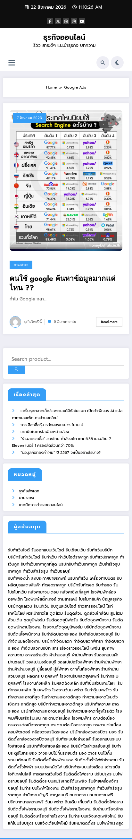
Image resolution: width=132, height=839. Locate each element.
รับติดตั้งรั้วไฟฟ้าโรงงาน (96, 760)
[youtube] (82, 21)
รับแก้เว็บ (41, 606)
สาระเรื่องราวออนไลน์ (70, 648)
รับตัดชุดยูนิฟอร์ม (62, 620)
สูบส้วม (116, 613)
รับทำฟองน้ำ (18, 578)
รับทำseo (104, 585)
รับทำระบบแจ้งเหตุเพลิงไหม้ (93, 816)
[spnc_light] (117, 62)
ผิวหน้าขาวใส (37, 613)
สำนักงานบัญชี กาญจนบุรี (45, 795)
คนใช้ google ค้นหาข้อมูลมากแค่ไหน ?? (63, 283)
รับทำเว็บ (49, 557)
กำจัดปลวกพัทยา (88, 641)
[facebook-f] (50, 21)
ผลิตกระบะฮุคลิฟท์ (42, 676)
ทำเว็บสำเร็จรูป (35, 571)
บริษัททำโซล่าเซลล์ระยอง (48, 746)
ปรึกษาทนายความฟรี (26, 802)
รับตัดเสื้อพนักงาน (24, 634)
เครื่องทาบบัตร (102, 578)
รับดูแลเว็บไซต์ (63, 606)
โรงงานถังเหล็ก (36, 683)
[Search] (102, 62)
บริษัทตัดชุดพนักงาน (102, 627)
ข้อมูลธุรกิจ (112, 599)
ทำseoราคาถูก (54, 585)
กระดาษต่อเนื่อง (56, 718)
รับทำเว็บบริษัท (99, 550)
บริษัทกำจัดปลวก (57, 641)
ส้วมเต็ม (15, 620)
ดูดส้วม (56, 613)
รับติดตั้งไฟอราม (78, 774)
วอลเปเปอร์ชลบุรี (41, 662)
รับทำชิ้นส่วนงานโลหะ (98, 683)
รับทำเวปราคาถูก (104, 557)
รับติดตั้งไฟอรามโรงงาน (71, 809)
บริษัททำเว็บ (78, 578)
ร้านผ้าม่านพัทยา (107, 662)
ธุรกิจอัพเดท (29, 491)
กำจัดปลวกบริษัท (36, 648)
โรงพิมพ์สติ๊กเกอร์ (40, 599)
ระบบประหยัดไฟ (48, 767)
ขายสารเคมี (67, 599)
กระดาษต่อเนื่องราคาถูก (28, 725)
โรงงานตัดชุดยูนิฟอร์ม (63, 627)
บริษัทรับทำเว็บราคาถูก (78, 564)
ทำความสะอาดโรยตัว (100, 697)
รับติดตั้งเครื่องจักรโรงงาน (44, 816)
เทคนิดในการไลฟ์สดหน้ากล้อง (45, 432)
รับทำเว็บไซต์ (19, 550)
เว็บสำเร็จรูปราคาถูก (78, 788)
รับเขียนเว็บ (76, 550)
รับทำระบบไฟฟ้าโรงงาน (39, 788)
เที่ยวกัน (86, 802)
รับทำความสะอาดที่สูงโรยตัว (90, 711)
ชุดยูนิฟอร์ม (34, 620)
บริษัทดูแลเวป (20, 606)
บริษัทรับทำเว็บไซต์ (25, 557)
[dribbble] (66, 21)
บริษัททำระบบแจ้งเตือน (83, 767)
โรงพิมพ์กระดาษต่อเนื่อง (93, 718)
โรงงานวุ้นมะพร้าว (67, 690)
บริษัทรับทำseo (81, 585)
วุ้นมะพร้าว (42, 690)
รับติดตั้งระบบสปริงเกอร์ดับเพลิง (58, 781)
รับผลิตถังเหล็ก (65, 683)
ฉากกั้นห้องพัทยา (85, 669)
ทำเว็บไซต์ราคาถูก (73, 557)
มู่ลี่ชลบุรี (44, 669)
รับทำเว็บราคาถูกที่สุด (39, 564)
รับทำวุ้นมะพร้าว (98, 690)
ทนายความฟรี (101, 795)
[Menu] (11, 63)
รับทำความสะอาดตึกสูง (61, 697)
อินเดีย (71, 802)
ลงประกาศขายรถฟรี (48, 578)
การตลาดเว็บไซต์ (47, 774)
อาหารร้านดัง (36, 655)
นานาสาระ (21, 265)
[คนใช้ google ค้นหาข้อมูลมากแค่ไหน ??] (66, 180)
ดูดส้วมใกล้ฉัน (96, 613)
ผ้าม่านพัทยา (82, 655)
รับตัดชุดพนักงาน (95, 620)
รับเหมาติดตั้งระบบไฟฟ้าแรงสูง (96, 823)
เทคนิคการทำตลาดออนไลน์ (41, 505)
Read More (109, 321)
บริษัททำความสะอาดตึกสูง (60, 704)
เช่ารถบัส (112, 767)
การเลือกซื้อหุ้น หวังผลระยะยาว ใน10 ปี (52, 425)
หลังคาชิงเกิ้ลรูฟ (74, 592)
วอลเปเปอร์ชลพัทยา (75, 662)
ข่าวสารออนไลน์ (91, 606)
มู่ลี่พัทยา (61, 669)
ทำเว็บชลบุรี (60, 571)
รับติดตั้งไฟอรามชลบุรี (28, 809)
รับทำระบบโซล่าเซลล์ (73, 739)
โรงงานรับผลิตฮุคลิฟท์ (79, 676)
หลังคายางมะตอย (43, 592)
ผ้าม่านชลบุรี (59, 655)
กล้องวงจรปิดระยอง (50, 732)
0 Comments (65, 321)
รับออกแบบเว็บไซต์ (48, 550)
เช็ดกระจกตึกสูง (22, 704)
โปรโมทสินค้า (90, 599)
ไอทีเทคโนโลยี (19, 774)
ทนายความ (79, 795)
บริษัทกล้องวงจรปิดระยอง (93, 732)
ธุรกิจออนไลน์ (64, 37)
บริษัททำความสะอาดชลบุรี (43, 711)
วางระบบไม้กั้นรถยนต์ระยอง (62, 753)
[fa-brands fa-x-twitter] (58, 21)
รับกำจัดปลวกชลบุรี (96, 634)
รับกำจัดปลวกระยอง (59, 634)
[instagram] (74, 21)
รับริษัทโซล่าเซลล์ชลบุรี (90, 746)
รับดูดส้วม (73, 613)
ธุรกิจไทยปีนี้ (33, 321)
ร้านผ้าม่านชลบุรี (21, 669)
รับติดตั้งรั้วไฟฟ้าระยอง (52, 760)
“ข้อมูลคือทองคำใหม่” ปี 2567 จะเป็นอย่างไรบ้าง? (61, 452)
